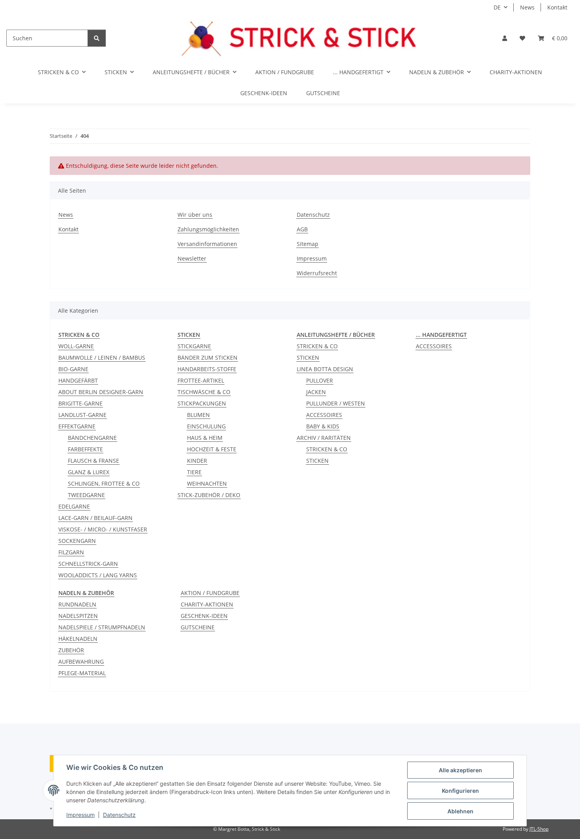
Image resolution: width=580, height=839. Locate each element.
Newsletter (192, 258)
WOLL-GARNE (76, 346)
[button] (504, 38)
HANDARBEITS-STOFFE (207, 369)
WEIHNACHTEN (207, 483)
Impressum (80, 814)
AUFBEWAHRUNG (81, 661)
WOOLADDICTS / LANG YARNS (97, 575)
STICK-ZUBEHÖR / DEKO (209, 495)
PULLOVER (319, 380)
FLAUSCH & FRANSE (93, 460)
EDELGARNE (74, 506)
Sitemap (307, 244)
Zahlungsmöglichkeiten (208, 229)
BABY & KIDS (322, 426)
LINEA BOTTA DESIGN (325, 369)
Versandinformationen (207, 244)
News (527, 7)
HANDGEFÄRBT (78, 380)
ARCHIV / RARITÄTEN (324, 437)
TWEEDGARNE (86, 495)
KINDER (197, 460)
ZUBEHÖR (71, 650)
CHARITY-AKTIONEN (207, 604)
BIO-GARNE (73, 369)
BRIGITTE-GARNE (80, 403)
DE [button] (497, 7)
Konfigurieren (460, 790)
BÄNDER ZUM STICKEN (208, 357)
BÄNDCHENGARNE (92, 437)
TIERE (194, 472)
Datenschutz (119, 814)
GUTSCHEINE (198, 627)
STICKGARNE (194, 346)
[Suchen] (97, 38)
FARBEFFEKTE (85, 449)
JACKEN (316, 392)
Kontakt (557, 7)
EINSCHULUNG (206, 426)
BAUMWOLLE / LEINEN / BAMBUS (101, 357)
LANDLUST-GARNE (82, 415)
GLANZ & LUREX (88, 472)
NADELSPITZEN (78, 615)
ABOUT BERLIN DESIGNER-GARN (100, 392)
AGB (302, 229)
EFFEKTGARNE (76, 426)
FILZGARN (71, 552)
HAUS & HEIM (205, 437)
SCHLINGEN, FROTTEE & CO (104, 483)
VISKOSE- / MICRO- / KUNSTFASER (102, 529)
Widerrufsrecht (317, 273)
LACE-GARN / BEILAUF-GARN (95, 518)
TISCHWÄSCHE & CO (204, 392)
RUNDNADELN (77, 604)
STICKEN (308, 357)
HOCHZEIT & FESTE (211, 449)
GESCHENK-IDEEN (204, 615)
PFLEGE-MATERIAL (82, 673)
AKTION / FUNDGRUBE (210, 593)
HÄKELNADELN (77, 638)
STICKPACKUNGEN (202, 403)
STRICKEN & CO (317, 346)
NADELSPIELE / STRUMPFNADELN (101, 627)
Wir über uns (195, 214)
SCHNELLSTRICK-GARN (88, 563)
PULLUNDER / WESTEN (335, 403)
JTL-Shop (538, 829)
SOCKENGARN (77, 540)
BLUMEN (198, 415)
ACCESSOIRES (324, 415)
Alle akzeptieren (460, 770)
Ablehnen (460, 811)
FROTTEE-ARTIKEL (201, 380)
